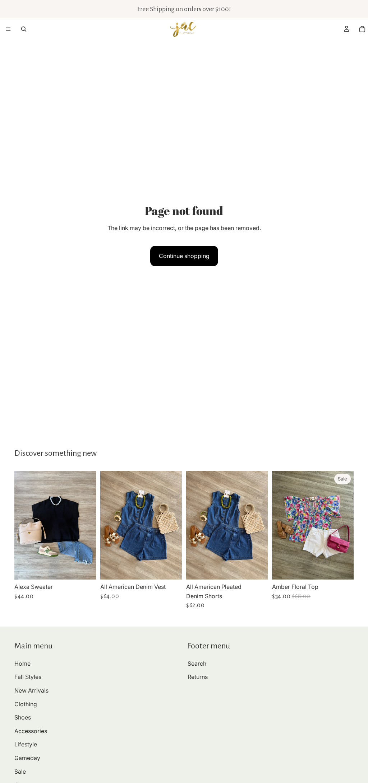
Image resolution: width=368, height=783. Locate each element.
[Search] (24, 29)
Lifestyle (25, 744)
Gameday (27, 757)
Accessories (30, 731)
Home (22, 663)
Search (197, 663)
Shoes (22, 717)
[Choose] (84, 568)
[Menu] (8, 29)
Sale (20, 771)
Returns (198, 676)
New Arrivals (31, 690)
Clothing (25, 704)
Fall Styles (27, 676)
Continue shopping (184, 255)
